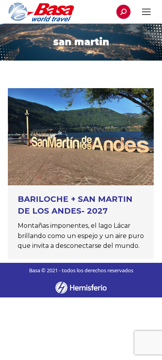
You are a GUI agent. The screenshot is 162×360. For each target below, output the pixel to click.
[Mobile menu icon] (146, 12)
